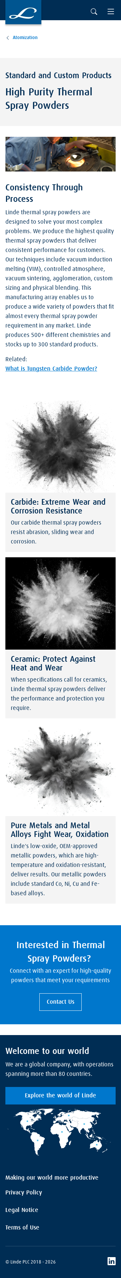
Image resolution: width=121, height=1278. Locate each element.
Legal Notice (21, 1210)
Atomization (25, 37)
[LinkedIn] (112, 1262)
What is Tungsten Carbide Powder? (51, 369)
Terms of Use (22, 1228)
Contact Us (60, 1002)
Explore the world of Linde (60, 1096)
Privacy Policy (23, 1193)
